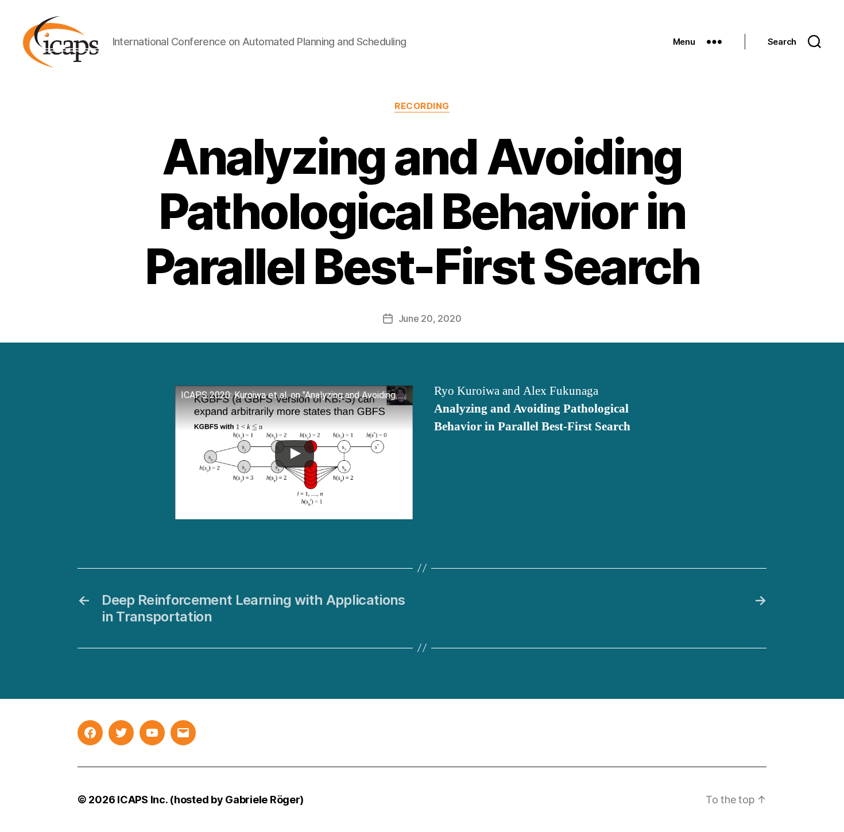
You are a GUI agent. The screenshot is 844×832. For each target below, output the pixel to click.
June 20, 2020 (430, 318)
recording (422, 106)
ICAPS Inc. (142, 800)
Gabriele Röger (262, 800)
